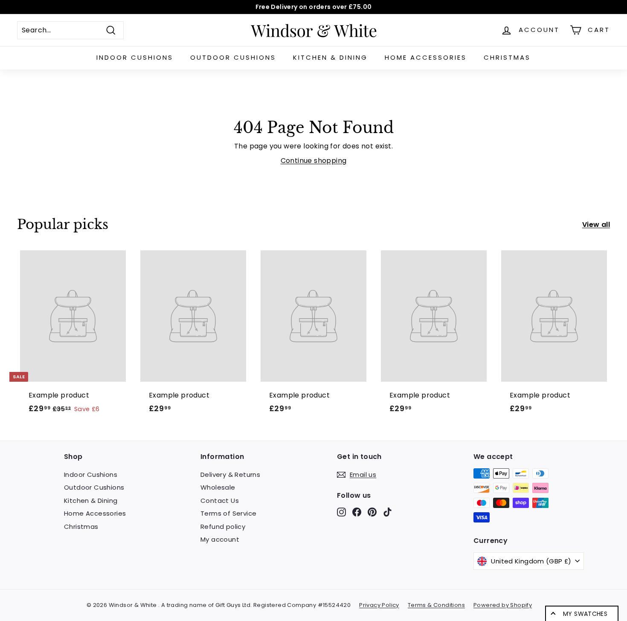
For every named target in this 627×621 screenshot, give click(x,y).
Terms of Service (228, 513)
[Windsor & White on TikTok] (387, 512)
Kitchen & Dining (330, 57)
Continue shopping (314, 160)
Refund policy (222, 526)
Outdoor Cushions (233, 57)
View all (596, 224)
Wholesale (217, 487)
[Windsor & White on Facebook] (356, 512)
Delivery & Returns (230, 474)
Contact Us (219, 500)
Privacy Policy (379, 605)
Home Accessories (426, 57)
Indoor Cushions (134, 57)
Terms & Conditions (436, 605)
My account (219, 539)
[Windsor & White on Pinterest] (372, 512)
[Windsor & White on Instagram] (341, 512)
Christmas (507, 57)
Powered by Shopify (502, 605)
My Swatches (585, 613)
